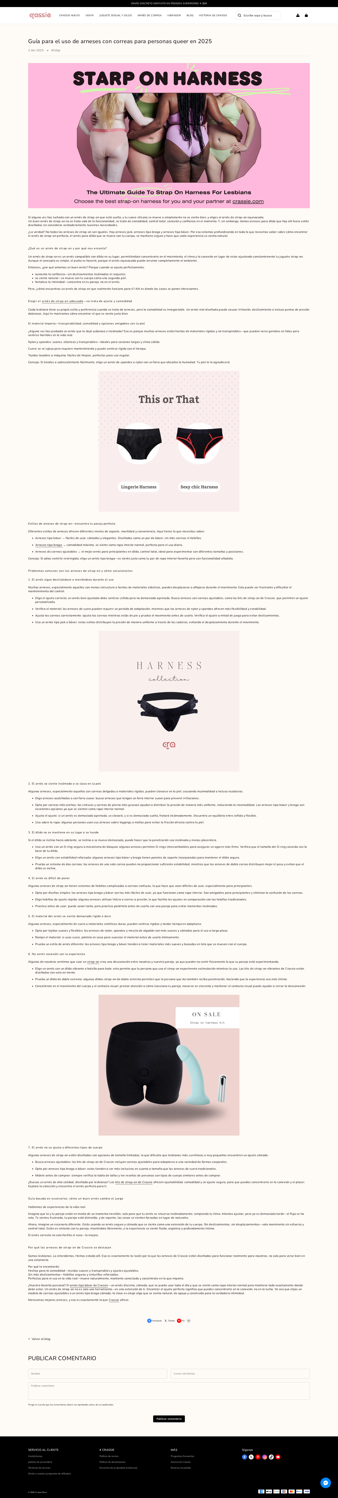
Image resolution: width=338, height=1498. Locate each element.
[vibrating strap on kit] (169, 1065)
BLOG (190, 15)
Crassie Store (41, 1492)
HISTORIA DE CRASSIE (213, 15)
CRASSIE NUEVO (69, 15)
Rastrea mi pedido (181, 1467)
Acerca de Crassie (181, 1462)
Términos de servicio (39, 1467)
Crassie (114, 1300)
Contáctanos (35, 1456)
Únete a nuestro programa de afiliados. (49, 1473)
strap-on (93, 961)
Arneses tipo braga (49, 545)
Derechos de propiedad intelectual (118, 1467)
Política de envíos (108, 1456)
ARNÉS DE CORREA (149, 15)
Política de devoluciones (112, 1462)
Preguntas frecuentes (182, 1456)
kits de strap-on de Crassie (134, 1182)
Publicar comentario (169, 1418)
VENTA (90, 15)
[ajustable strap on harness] (169, 701)
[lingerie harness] (169, 441)
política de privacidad (40, 1462)
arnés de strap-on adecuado (62, 301)
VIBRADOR (174, 15)
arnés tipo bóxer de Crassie (89, 1285)
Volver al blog (41, 1339)
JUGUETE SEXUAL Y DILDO (115, 15)
